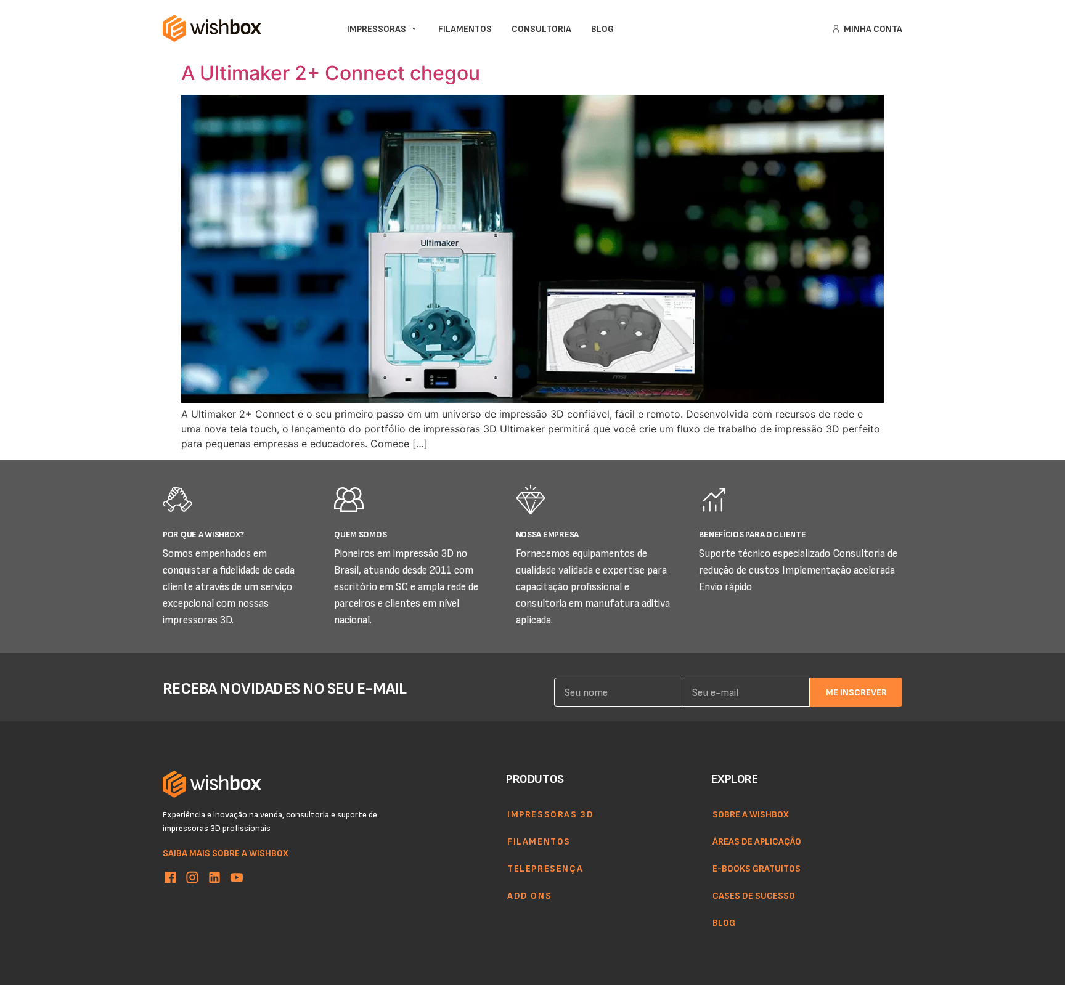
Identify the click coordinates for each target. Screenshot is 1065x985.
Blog (723, 922)
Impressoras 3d (550, 813)
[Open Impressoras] (413, 28)
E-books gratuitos (756, 868)
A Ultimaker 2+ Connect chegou (330, 73)
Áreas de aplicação (756, 840)
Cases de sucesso (753, 895)
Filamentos (539, 840)
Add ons (529, 895)
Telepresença (545, 868)
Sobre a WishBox (750, 813)
